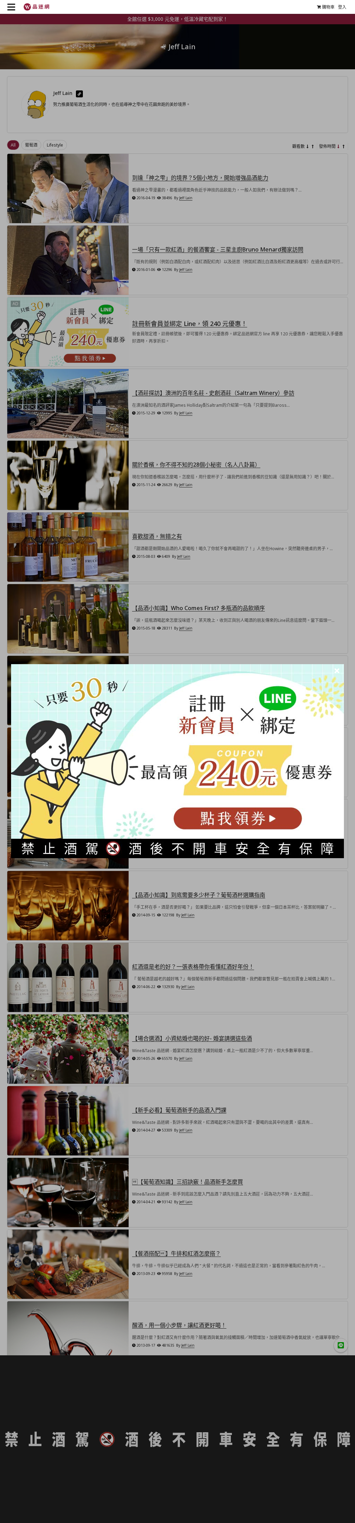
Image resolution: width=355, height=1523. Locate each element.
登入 (342, 7)
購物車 (328, 7)
